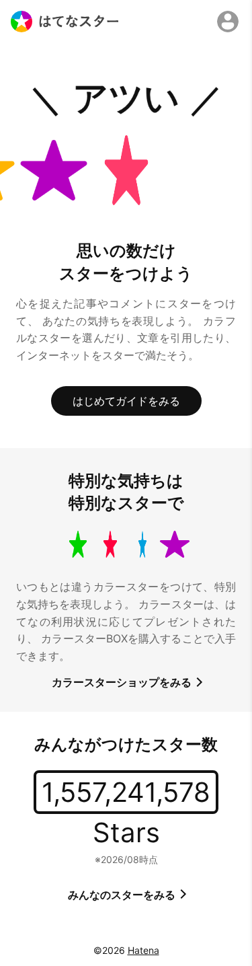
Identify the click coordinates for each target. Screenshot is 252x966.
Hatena (143, 950)
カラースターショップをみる (123, 682)
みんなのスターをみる (123, 894)
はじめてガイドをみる (126, 401)
